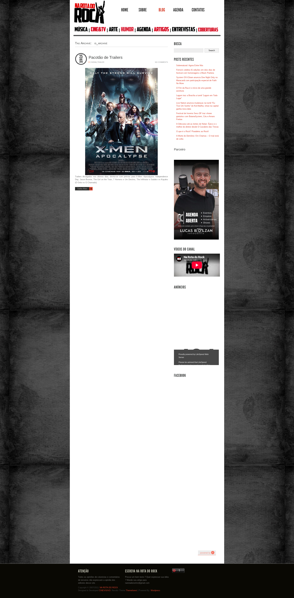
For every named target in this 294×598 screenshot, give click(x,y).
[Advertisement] (197, 314)
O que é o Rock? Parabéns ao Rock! (192, 131)
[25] (81, 56)
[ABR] (81, 60)
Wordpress (155, 590)
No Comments (161, 62)
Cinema (93, 62)
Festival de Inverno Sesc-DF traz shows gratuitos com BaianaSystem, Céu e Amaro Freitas (195, 116)
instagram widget (207, 552)
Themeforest (131, 590)
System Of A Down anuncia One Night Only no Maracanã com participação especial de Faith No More (197, 80)
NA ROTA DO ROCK (109, 587)
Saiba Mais (82, 188)
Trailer (100, 62)
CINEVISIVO (105, 590)
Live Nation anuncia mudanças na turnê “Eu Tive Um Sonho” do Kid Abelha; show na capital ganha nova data (197, 106)
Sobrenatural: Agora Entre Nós (189, 65)
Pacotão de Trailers (106, 57)
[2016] (81, 62)
